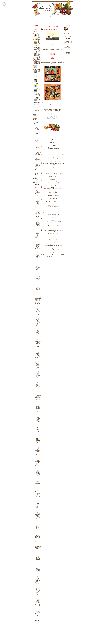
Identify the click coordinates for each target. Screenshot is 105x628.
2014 (35, 117)
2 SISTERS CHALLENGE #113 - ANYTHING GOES (52, 110)
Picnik (38, 477)
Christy (53, 228)
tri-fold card (37, 595)
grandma (38, 378)
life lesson (37, 420)
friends (38, 364)
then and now (38, 587)
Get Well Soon (38, 367)
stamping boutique (37, 552)
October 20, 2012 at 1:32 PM (53, 239)
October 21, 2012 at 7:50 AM (53, 249)
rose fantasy (37, 509)
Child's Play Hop (37, 267)
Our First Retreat (37, 465)
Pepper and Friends (38, 473)
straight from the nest (38, 561)
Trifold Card (37, 598)
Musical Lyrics (38, 448)
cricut (38, 286)
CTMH (38, 287)
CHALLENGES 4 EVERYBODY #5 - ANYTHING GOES (52, 109)
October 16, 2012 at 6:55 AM (53, 195)
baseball (38, 232)
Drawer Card (38, 322)
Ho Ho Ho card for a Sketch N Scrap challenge (38, 36)
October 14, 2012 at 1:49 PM (53, 142)
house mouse (37, 398)
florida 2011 (37, 354)
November (36, 122)
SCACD (37, 515)
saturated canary (37, 514)
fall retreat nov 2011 (38, 341)
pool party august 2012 (37, 492)
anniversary (37, 215)
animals (38, 214)
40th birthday (38, 192)
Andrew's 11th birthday (38, 209)
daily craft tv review (37, 299)
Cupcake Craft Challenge (38, 290)
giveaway (38, 373)
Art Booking (38, 217)
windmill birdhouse (37, 607)
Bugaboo (38, 252)
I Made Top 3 (38, 399)
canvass (38, 257)
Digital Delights (38, 311)
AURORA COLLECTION (38, 225)
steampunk (37, 557)
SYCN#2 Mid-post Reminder (38, 139)
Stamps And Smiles (38, 553)
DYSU (38, 329)
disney (38, 318)
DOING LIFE (37, 60)
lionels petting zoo (37, 425)
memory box (37, 438)
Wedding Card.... (39, 71)
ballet (37, 231)
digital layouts (38, 312)
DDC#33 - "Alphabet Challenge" (37, 135)
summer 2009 (38, 568)
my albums (37, 452)
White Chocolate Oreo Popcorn (38, 606)
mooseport (37, 443)
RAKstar (37, 502)
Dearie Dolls (38, 300)
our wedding (37, 466)
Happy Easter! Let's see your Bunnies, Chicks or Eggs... (37, 91)
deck (37, 301)
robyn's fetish (38, 507)
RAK (38, 499)
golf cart (38, 374)
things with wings (37, 588)
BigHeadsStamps (37, 237)
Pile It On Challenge (38, 479)
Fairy (37, 337)
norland (38, 458)
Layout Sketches (38, 418)
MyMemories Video (37, 454)
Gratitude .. (36, 133)
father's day (37, 344)
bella (37, 235)
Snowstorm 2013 (37, 534)
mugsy (38, 447)
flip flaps (38, 352)
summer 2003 (38, 566)
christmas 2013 (38, 274)
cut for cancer (38, 292)
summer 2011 (38, 569)
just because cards (37, 405)
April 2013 (37, 216)
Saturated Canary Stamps (37, 96)
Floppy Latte (37, 353)
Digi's (38, 310)
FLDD (38, 351)
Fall (37, 340)
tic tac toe (37, 591)
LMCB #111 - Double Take (37, 129)
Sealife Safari (38, 524)
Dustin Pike (37, 326)
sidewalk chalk (38, 528)
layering (38, 417)
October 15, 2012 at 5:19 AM (53, 168)
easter (38, 331)
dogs (37, 320)
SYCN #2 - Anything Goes (37, 165)
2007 (38, 189)
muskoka (38, 449)
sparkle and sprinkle (38, 536)
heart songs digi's (37, 387)
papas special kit (38, 469)
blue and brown (38, 245)
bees (37, 234)
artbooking (37, 220)
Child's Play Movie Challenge (37, 150)
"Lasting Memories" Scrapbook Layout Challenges (37, 40)
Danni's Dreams (37, 58)
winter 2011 (37, 610)
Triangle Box (38, 596)
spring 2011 (37, 540)
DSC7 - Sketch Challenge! (37, 131)
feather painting (38, 347)
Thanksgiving (38, 584)
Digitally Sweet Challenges (38, 315)
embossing (37, 335)
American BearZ (37, 204)
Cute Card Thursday (38, 293)
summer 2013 (38, 570)
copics (38, 282)
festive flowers (38, 348)
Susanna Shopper (37, 574)
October (36, 123)
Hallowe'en (37, 383)
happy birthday (38, 386)
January (36, 177)
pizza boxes (37, 481)
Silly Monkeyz (38, 529)
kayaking (38, 410)
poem (37, 487)
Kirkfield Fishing (37, 414)
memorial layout (38, 436)
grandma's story (37, 379)
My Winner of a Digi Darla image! (38, 153)
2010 (35, 179)
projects (38, 494)
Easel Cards (37, 330)
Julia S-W (52, 217)
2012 (35, 119)
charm (38, 265)
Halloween (37, 384)
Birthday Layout (37, 243)
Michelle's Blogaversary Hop (37, 440)
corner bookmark (37, 283)
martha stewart (38, 433)
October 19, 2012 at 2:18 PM (53, 233)
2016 (35, 114)
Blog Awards (38, 244)
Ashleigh (37, 222)
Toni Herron (52, 185)
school (38, 516)
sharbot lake (37, 526)
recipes (38, 503)
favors (38, 345)
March (36, 174)
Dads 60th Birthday (38, 298)
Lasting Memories (37, 416)
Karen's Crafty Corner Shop (38, 408)
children (38, 268)
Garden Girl (37, 366)
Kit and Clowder (37, 73)
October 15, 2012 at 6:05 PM (53, 176)
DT (37, 324)
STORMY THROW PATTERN (38, 62)
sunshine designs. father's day (37, 573)
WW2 (37, 616)
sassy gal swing (38, 513)
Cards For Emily (37, 259)
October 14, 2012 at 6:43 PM (53, 158)
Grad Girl (37, 376)
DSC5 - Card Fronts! (37, 158)
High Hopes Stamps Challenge (38, 396)
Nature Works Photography (37, 97)
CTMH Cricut (38, 288)
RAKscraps (37, 501)
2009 (35, 181)
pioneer (38, 480)
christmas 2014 (38, 275)
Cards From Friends (38, 260)
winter (38, 609)
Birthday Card (38, 242)
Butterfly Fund (38, 254)
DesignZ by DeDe (37, 303)
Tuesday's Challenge (37, 599)
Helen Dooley (52, 152)
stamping (38, 550)
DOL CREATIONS (37, 69)
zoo (37, 617)
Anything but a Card (53, 231)
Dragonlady (52, 161)
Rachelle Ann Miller (38, 498)
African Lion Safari (38, 196)
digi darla (37, 304)
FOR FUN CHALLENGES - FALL (52, 113)
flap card (38, 350)
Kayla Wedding (38, 411)
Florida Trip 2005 (37, 356)
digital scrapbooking (37, 313)
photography (37, 476)
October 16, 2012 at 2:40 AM (53, 182)
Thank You (37, 583)
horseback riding (37, 397)
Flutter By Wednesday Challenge (38, 363)
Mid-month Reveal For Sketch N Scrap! (38, 86)
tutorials (38, 600)
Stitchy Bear (38, 558)
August (36, 168)
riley (37, 506)
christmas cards (38, 276)
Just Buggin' (38, 406)
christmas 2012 (38, 272)
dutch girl (37, 328)
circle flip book (38, 278)
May (36, 172)
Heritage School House (38, 392)
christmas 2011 (38, 271)
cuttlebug (38, 294)
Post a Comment (52, 252)
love (37, 428)
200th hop (37, 190)
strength (38, 562)
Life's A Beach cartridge (38, 422)
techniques (37, 581)
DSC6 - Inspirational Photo (37, 147)
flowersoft (37, 361)
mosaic (38, 444)
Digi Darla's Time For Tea (38, 309)
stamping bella (38, 551)
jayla (37, 402)
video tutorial (38, 602)
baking (38, 229)
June (36, 170)
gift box (38, 369)
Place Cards (37, 482)
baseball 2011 (38, 233)
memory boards (38, 437)
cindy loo (38, 277)
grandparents (38, 380)
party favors (37, 472)
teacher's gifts (38, 580)
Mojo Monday (38, 442)
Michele (37, 88)
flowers (38, 360)
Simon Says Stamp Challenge (37, 531)
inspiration (37, 400)
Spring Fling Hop (37, 541)
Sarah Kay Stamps (37, 512)
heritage (38, 390)
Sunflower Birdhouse (38, 571)
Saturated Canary (37, 94)
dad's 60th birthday (38, 297)
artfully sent (37, 221)
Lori (37, 46)
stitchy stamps (38, 559)
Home (52, 254)
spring (38, 539)
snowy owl (37, 535)
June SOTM (37, 404)
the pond (38, 585)
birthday (38, 240)
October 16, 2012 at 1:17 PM (53, 208)
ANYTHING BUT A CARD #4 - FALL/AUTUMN (52, 107)
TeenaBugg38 (53, 236)
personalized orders (37, 474)
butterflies (37, 253)
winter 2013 (37, 611)
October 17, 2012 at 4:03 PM (53, 225)
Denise (37, 78)
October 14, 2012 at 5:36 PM (53, 150)
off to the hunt (38, 460)
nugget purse (38, 459)
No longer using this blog (37, 59)
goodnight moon (38, 375)
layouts (38, 419)
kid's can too (37, 412)
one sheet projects (37, 461)
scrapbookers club (37, 519)
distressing (37, 319)
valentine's (37, 601)
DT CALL (37, 325)
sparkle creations (37, 537)
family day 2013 (38, 343)
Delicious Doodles (37, 302)
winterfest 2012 (38, 612)
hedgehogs (37, 388)
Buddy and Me (38, 250)
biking (38, 238)
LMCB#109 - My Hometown (37, 155)
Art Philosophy (38, 218)
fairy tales (37, 339)
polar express (38, 488)
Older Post (62, 254)
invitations (37, 401)
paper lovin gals (38, 470)
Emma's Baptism (37, 336)
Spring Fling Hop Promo (37, 543)
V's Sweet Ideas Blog (37, 102)
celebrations (37, 264)
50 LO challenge (37, 193)
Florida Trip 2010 (37, 358)
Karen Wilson (68, 30)
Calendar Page (38, 256)
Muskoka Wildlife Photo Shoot (37, 451)
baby (37, 226)
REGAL (38, 505)
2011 (35, 178)
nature (38, 455)
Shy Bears (37, 527)
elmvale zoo (37, 334)
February (36, 175)
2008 (35, 182)
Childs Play (37, 269)
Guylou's (38, 382)
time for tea (37, 593)
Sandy (37, 52)
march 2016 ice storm (38, 432)
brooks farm (37, 249)
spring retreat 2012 (38, 546)
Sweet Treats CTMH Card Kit (38, 578)
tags (37, 579)
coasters (38, 280)
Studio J (38, 563)
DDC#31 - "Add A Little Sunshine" (37, 162)
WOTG (38, 615)
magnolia (38, 430)
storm (38, 560)
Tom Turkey (37, 594)
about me (38, 194)
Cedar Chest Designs (38, 261)
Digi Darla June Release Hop (37, 306)
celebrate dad (38, 263)
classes (38, 279)
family (38, 342)
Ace (37, 195)
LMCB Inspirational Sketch (38, 427)
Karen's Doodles (37, 409)
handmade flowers (37, 385)
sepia (37, 525)
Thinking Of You (37, 590)
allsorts (38, 203)
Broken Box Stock (37, 248)
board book (37, 246)
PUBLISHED (38, 496)
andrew (38, 205)
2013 (35, 118)
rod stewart (37, 508)
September (37, 166)
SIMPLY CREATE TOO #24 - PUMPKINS (52, 111)
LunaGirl (38, 429)
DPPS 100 (37, 321)
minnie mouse (38, 441)
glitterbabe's (37, 65)
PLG (37, 485)
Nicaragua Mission (37, 456)
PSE (37, 495)
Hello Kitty (37, 389)
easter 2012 (37, 332)
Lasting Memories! (55, 104)
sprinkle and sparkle (38, 547)
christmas (37, 270)
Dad (37, 296)
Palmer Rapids (38, 468)
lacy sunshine (38, 415)
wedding (38, 603)
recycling (38, 504)
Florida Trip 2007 (37, 357)
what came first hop (37, 604)
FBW (37, 346)
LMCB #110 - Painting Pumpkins (37, 141)
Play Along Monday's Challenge (38, 484)
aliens (38, 202)
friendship (37, 365)
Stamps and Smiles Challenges (37, 556)
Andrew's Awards (37, 213)
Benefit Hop (37, 236)
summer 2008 (38, 567)
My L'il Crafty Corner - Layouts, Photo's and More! (45, 8)
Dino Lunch (37, 317)
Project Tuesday (38, 493)
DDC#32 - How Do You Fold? (37, 144)
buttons (38, 255)
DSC (37, 323)
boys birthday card (37, 247)
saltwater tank (38, 511)
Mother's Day (38, 445)
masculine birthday (37, 434)
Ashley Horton (38, 223)
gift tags (38, 371)
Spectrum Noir (38, 538)
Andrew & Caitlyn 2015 (37, 207)
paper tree (37, 471)
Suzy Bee (37, 576)
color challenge (38, 281)
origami (38, 462)
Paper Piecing (39, 80)
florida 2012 (37, 355)
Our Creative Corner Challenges (38, 464)
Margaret (52, 171)
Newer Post (42, 254)
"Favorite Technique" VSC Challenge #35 (38, 105)
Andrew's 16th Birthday (38, 212)
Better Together (39, 66)
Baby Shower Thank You (38, 228)
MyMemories (38, 453)
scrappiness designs (37, 522)
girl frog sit (37, 372)
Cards (38, 258)
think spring (37, 589)
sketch (38, 533)
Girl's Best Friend (37, 159)
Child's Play (37, 266)
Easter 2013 (37, 333)
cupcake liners (38, 291)
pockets (38, 486)
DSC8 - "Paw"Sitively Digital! (37, 126)
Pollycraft (37, 490)
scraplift (38, 520)
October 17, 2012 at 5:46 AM (53, 214)
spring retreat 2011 (37, 545)
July (36, 169)
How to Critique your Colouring (38, 76)
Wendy (37, 83)
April (36, 173)
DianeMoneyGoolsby (52, 198)
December (36, 121)
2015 (35, 115)
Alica (52, 242)
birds (37, 239)
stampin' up (37, 549)
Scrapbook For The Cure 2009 (37, 518)
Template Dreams (37, 582)
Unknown (52, 139)
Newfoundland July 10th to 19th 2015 (38, 99)
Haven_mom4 (53, 145)
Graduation (37, 377)
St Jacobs (37, 548)
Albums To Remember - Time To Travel (38, 199)
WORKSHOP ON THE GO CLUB (37, 614)
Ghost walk (37, 368)
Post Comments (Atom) (54, 256)
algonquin (37, 201)
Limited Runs (38, 423)
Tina (37, 33)
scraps (38, 523)
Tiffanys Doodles (37, 592)
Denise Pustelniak (52, 179)
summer (38, 565)
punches (38, 497)
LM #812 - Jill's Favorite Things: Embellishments (37, 43)
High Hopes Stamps (38, 394)
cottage (38, 285)
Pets (37, 475)
